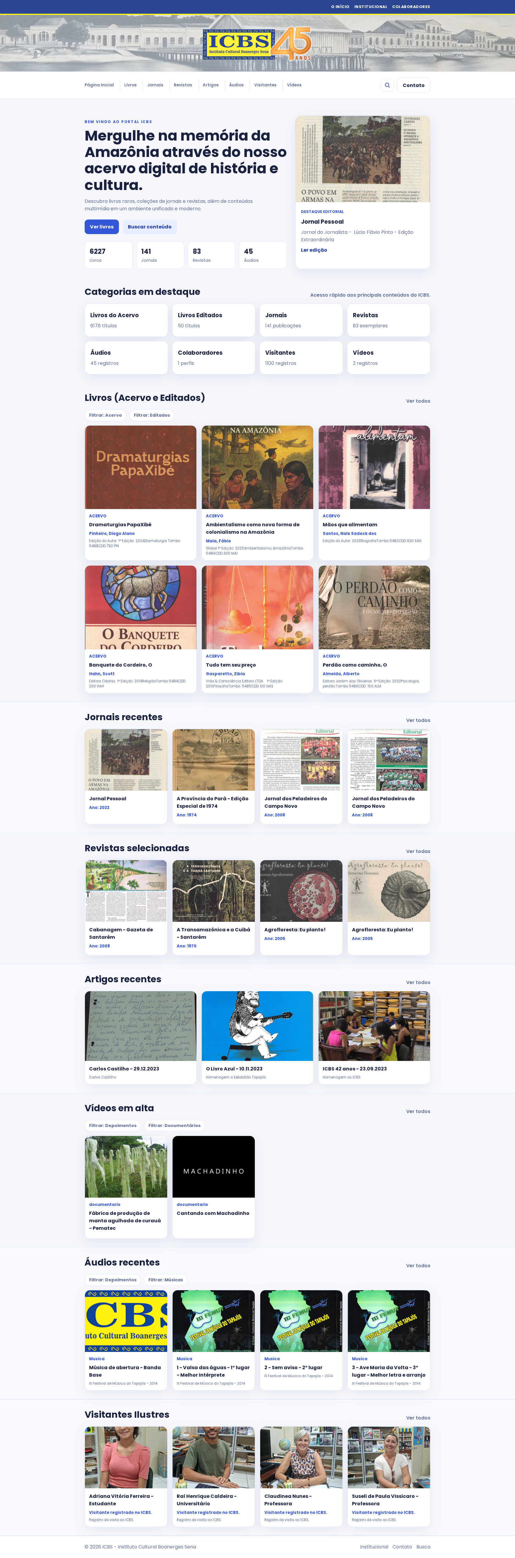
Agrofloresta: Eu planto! (295, 929)
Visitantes (265, 85)
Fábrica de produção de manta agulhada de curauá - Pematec (125, 1221)
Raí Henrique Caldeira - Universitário (207, 1500)
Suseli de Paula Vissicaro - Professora (385, 1500)
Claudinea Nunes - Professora (288, 1500)
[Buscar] (387, 85)
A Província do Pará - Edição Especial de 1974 (213, 802)
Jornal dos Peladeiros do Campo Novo (295, 802)
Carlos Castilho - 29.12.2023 (124, 1068)
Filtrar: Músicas (165, 1280)
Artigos (211, 85)
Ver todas (418, 851)
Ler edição (314, 250)
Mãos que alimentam (350, 524)
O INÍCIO (340, 6)
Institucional (374, 1546)
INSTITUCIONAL (371, 6)
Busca (423, 1546)
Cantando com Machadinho (213, 1213)
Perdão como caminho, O (355, 665)
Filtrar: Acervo (105, 415)
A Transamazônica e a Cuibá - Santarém (213, 933)
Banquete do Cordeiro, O (120, 665)
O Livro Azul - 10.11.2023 (234, 1068)
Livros (130, 85)
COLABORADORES (411, 6)
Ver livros (102, 226)
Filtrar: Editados (152, 415)
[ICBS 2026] (257, 43)
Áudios (236, 85)
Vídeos (294, 85)
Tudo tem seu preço (231, 665)
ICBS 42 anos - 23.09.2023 (355, 1068)
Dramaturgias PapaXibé (120, 524)
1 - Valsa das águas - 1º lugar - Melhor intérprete (213, 1371)
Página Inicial (99, 85)
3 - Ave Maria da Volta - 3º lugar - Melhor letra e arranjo (389, 1371)
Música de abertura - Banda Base (125, 1371)
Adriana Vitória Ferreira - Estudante (121, 1500)
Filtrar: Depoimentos (112, 1126)
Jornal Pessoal (107, 798)
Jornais (155, 85)
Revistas (183, 85)
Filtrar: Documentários (174, 1126)
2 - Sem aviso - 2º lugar (293, 1367)
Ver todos (418, 401)
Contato (414, 85)
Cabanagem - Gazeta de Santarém (121, 933)
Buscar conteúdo (150, 226)
